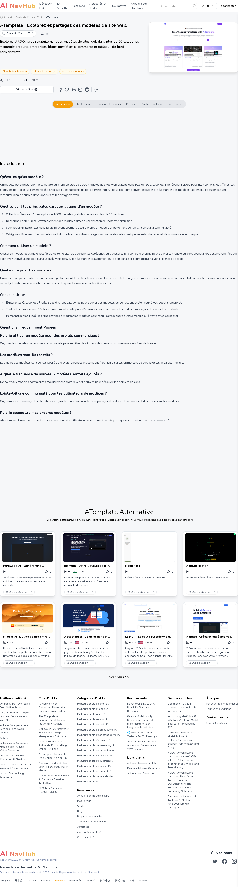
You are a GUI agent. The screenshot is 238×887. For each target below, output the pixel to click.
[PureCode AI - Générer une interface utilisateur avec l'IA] (27, 547)
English (5, 880)
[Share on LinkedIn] (73, 89)
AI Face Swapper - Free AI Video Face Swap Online (14, 728)
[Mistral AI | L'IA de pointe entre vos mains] (27, 618)
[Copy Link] (96, 89)
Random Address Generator (143, 768)
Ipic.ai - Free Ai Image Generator (12, 775)
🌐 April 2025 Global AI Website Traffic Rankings (142, 734)
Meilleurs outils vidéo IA (91, 714)
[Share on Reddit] (87, 89)
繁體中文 (120, 880)
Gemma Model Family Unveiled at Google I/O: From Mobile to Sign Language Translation (141, 722)
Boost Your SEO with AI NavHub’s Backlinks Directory (141, 707)
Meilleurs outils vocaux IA (92, 719)
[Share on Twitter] (67, 89)
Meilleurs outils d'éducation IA (95, 761)
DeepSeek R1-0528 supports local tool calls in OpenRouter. (182, 707)
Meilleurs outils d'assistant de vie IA (98, 735)
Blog (80, 811)
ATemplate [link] (51, 17)
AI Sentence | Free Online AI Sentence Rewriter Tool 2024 (54, 779)
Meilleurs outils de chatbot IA (94, 755)
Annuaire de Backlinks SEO (93, 795)
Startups (82, 806)
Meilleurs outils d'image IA (92, 709)
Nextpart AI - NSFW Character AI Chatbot (12, 757)
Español (46, 880)
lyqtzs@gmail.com (217, 723)
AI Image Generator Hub (141, 763)
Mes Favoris (84, 801)
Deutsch (32, 880)
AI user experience (73, 71)
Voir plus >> (119, 677)
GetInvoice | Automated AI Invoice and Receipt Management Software (54, 732)
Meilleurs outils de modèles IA (95, 776)
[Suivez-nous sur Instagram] (234, 861)
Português (75, 880)
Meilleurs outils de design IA (94, 766)
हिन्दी (132, 880)
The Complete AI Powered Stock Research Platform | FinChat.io (54, 720)
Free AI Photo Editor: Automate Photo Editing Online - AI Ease (53, 745)
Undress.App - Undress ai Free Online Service (15, 705)
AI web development (14, 71)
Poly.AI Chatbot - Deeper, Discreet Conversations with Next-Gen (15, 716)
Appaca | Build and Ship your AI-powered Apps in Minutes (53, 766)
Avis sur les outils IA (89, 832)
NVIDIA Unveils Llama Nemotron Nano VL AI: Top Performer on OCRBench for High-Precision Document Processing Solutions (181, 782)
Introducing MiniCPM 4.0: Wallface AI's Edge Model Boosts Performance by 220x (183, 722)
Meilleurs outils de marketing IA (96, 745)
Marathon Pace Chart (131, 780)
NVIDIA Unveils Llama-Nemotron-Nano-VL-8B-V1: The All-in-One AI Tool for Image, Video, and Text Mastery (183, 760)
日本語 (18, 880)
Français (60, 880)
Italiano (143, 880)
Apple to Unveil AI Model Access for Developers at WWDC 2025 (142, 745)
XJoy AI (4, 738)
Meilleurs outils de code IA (93, 724)
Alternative (175, 104)
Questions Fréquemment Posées (116, 104)
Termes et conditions (218, 709)
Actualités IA (84, 827)
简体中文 (105, 880)
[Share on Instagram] (80, 89)
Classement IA (85, 837)
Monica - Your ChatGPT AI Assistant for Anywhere (15, 766)
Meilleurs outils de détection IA (95, 750)
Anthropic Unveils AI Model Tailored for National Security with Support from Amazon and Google (183, 740)
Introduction (63, 104)
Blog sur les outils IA (89, 816)
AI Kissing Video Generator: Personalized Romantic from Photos (53, 707)
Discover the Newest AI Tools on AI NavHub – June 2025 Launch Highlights (182, 802)
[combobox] (207, 6)
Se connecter (227, 6)
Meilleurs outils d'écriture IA (93, 703)
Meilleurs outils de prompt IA (94, 771)
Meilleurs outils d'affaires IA (93, 740)
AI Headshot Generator (141, 773)
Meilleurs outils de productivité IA (97, 729)
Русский (91, 880)
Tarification (83, 104)
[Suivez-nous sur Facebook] (224, 861)
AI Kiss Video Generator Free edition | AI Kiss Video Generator (14, 746)
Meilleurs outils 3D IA (89, 781)
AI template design (44, 71)
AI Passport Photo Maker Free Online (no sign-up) (53, 756)
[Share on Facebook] (60, 89)
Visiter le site (24, 89)
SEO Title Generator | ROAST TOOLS (51, 790)
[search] (194, 6)
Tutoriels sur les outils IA (92, 821)
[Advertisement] (119, 134)
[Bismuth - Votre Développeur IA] (88, 547)
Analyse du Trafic (151, 104)
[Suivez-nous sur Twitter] (215, 861)
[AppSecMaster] (210, 547)
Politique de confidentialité (222, 703)
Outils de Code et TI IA (20, 592)
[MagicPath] (149, 547)
